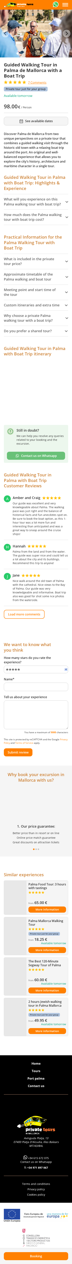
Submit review (18, 752)
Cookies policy (36, 1194)
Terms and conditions (36, 1184)
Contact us (36, 1086)
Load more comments (24, 614)
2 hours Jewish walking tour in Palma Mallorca (45, 1003)
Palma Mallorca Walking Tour (45, 923)
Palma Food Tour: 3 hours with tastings (47, 886)
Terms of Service (24, 742)
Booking (36, 1256)
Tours (36, 1071)
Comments (37, 82)
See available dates (39, 121)
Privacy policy (36, 1189)
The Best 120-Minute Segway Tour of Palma (44, 963)
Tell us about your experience (25, 697)
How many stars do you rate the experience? (27, 660)
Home (36, 1063)
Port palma (36, 1078)
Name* (9, 679)
